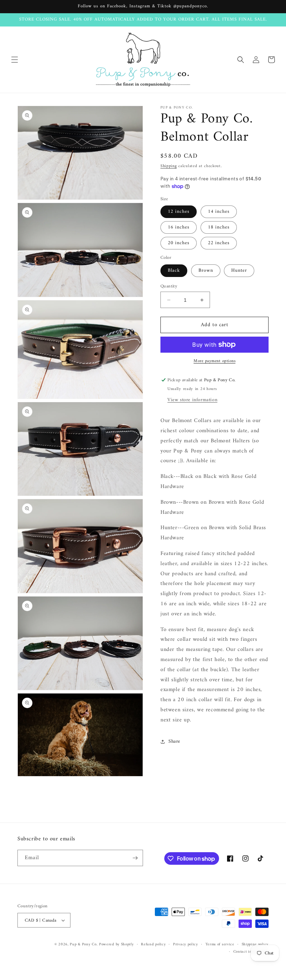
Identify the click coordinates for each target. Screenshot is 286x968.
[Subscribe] (135, 858)
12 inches (178, 211)
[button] (14, 59)
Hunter (239, 270)
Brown (205, 270)
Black (174, 270)
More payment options (214, 361)
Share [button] (174, 741)
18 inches (218, 227)
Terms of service (219, 944)
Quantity (168, 286)
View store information (192, 400)
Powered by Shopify (116, 944)
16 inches (178, 227)
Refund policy (153, 944)
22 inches (218, 243)
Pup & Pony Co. (83, 944)
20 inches (178, 243)
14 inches (218, 211)
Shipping (168, 166)
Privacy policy (185, 944)
